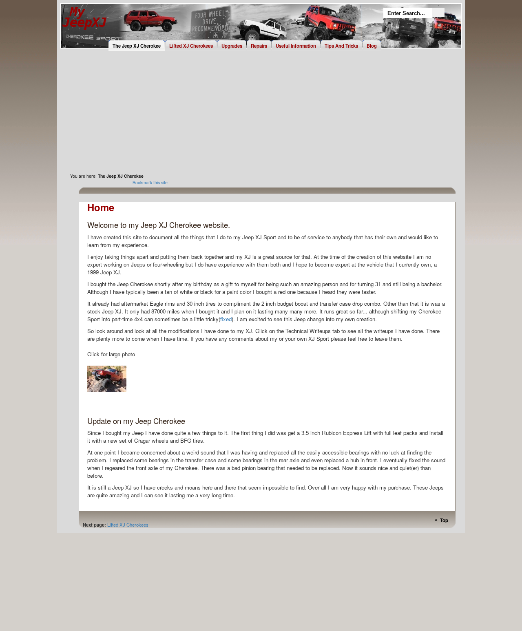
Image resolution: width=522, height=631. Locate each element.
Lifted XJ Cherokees (127, 524)
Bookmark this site (150, 182)
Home (84, 24)
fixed (226, 319)
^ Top (441, 518)
